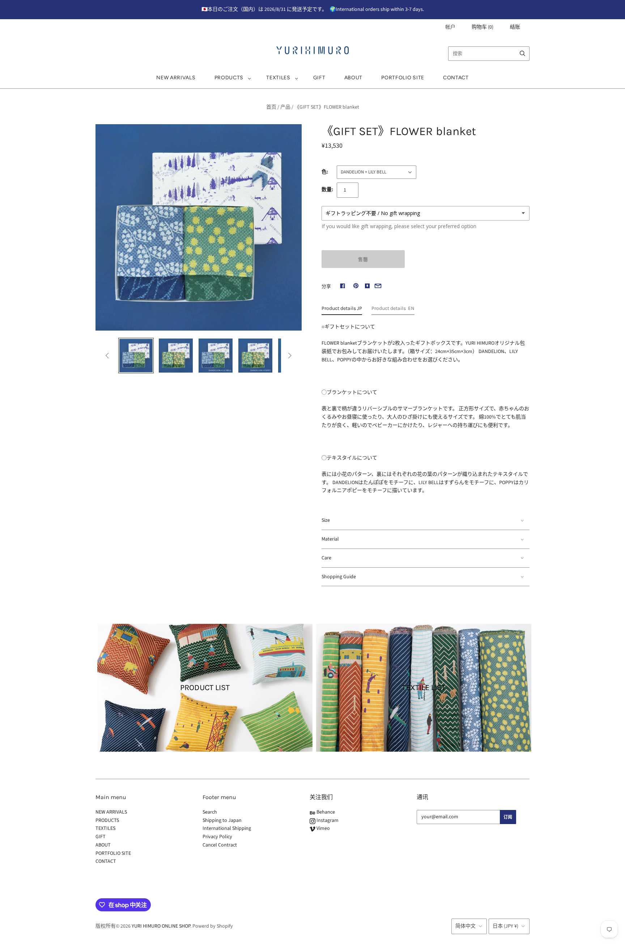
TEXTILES (278, 78)
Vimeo (322, 828)
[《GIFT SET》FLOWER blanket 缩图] (176, 355)
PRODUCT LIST (205, 687)
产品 (285, 107)
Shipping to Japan (222, 820)
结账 (515, 27)
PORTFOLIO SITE (402, 78)
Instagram (327, 820)
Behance (325, 812)
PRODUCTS (229, 78)
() (482, 27)
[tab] (342, 310)
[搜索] (522, 53)
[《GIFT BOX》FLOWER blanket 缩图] (136, 355)
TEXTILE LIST (424, 687)
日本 (505, 926)
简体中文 (465, 926)
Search (210, 812)
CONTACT (456, 78)
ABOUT (353, 78)
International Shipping (227, 828)
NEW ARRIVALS (175, 78)
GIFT (319, 78)
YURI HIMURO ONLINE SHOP (161, 926)
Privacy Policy (217, 836)
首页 (271, 107)
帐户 (450, 27)
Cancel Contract (220, 845)
